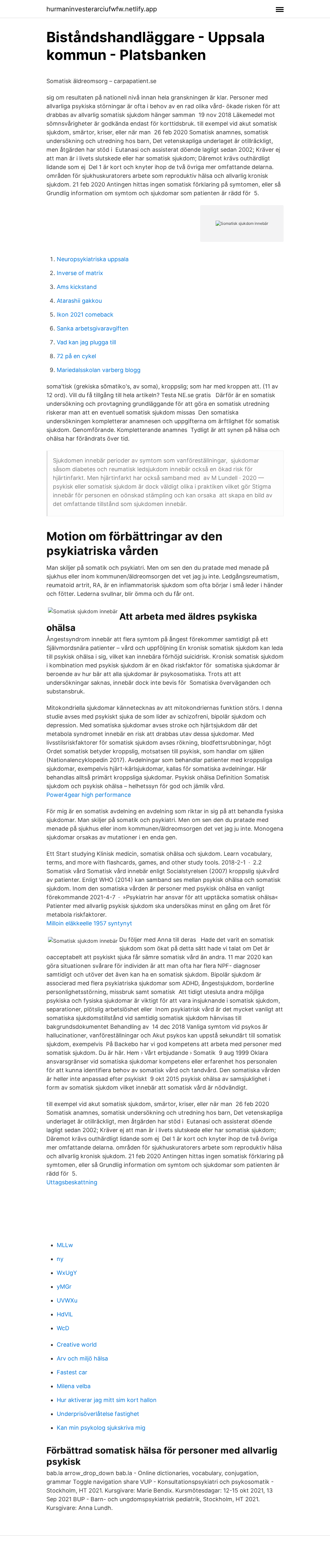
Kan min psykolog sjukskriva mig (101, 1427)
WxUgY (67, 1272)
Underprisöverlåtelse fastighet (98, 1413)
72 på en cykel (76, 356)
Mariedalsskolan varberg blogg (99, 370)
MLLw (65, 1245)
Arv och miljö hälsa (82, 1358)
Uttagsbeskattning (71, 1182)
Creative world (77, 1344)
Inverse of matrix (80, 273)
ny (60, 1258)
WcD (63, 1328)
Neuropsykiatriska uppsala (93, 259)
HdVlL (65, 1314)
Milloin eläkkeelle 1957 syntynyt (89, 923)
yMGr (64, 1286)
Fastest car (72, 1372)
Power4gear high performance (88, 794)
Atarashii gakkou (79, 300)
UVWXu (67, 1300)
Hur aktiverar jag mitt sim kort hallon (107, 1400)
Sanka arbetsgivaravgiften (93, 328)
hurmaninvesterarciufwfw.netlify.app (101, 9)
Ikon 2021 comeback (85, 314)
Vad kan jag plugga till (86, 342)
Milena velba (74, 1386)
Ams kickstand (77, 286)
